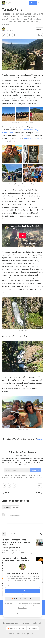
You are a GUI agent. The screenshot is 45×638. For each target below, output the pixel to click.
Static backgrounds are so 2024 (13, 548)
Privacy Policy (22, 608)
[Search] (41, 534)
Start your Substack (17, 628)
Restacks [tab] (15, 508)
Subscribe (33, 3)
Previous (8, 493)
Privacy (21, 623)
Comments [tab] (6, 508)
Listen (40, 29)
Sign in (40, 3)
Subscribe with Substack (24, 599)
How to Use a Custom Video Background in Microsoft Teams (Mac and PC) (16, 542)
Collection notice (36, 623)
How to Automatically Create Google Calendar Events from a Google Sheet (15, 560)
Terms (27, 623)
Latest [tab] (9, 534)
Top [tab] (4, 534)
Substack (12, 634)
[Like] (4, 35)
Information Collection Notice (26, 606)
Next (38, 493)
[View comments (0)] (9, 35)
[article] (22, 546)
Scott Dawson (11, 28)
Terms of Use (33, 604)
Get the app (33, 628)
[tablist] (11, 507)
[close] (39, 564)
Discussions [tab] (18, 534)
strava (39, 439)
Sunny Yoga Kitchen (32, 138)
